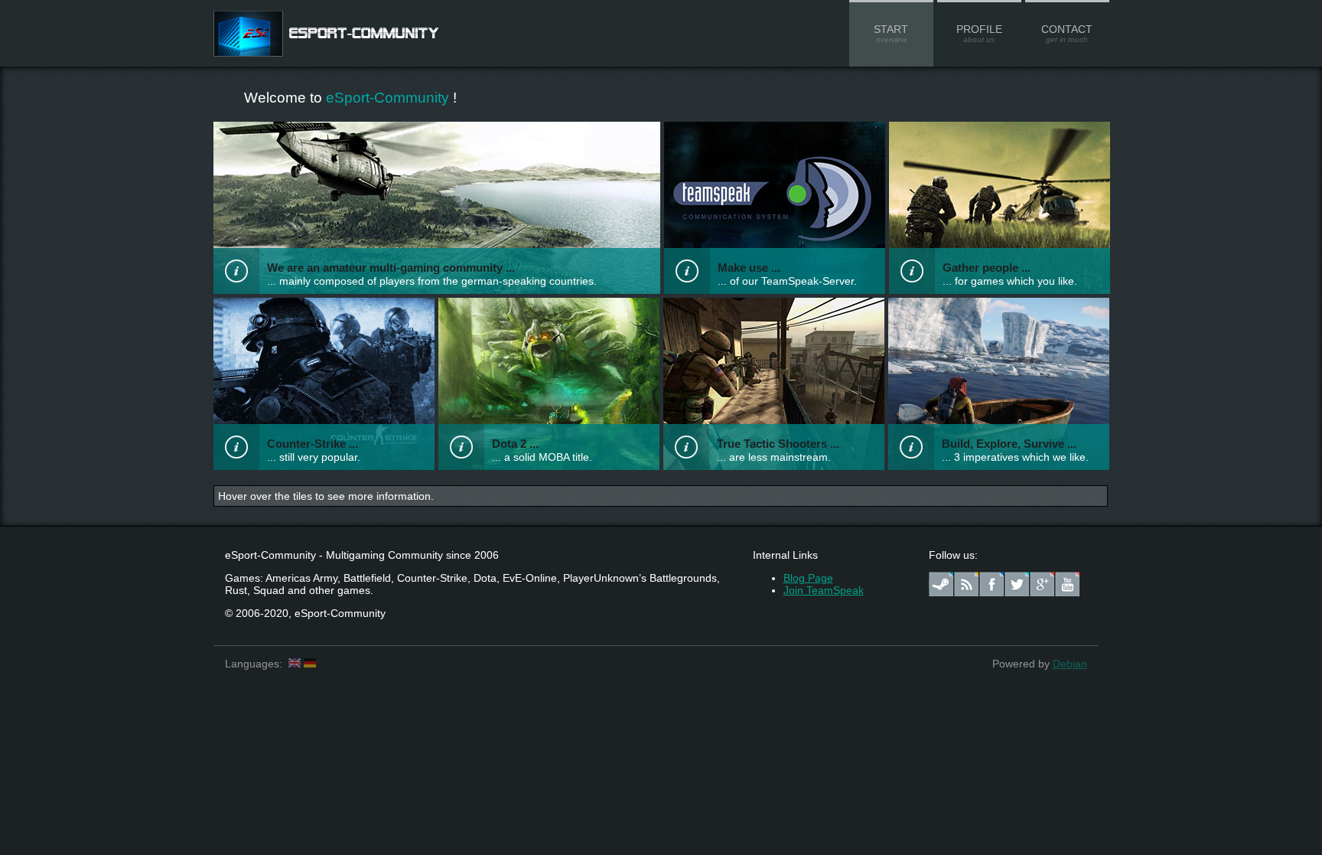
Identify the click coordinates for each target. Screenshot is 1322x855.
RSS (966, 584)
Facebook (991, 584)
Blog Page (808, 578)
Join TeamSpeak (823, 590)
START (891, 33)
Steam (941, 584)
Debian (1070, 664)
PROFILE (979, 33)
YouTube (1067, 584)
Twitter (1017, 584)
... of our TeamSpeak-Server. (787, 281)
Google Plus (1042, 584)
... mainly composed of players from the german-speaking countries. (432, 281)
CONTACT (1066, 33)
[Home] (327, 53)
